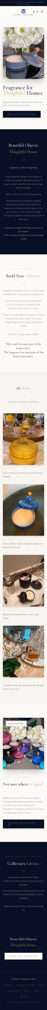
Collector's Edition (25, 985)
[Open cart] (42, 12)
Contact (23, 996)
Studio (41, 985)
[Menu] (34, 12)
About (37, 991)
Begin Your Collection (22, 114)
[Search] (37, 12)
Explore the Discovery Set (22, 824)
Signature (7, 985)
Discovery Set (13, 991)
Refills (27, 991)
